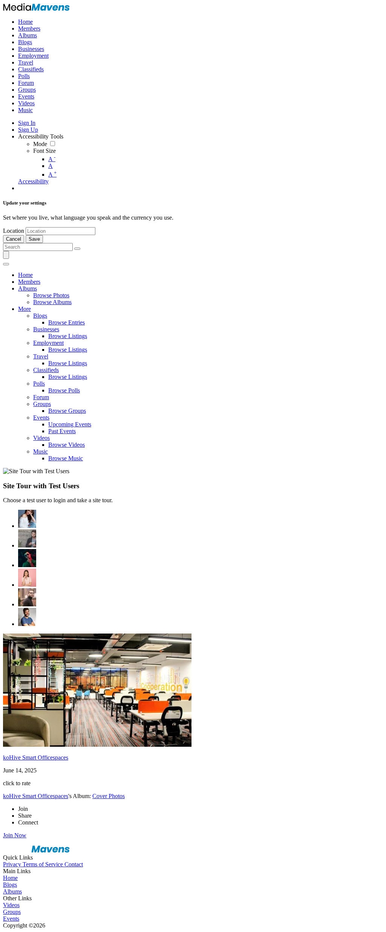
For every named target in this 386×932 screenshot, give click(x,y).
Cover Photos (108, 796)
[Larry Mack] (27, 538)
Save (34, 239)
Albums (12, 891)
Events (11, 918)
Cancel (13, 239)
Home (10, 878)
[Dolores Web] (27, 597)
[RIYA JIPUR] (27, 519)
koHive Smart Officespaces (35, 757)
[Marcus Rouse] (27, 558)
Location (13, 231)
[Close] (6, 264)
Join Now (14, 835)
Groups (12, 912)
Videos (11, 905)
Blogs (10, 884)
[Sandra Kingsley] (27, 578)
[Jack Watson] (27, 617)
